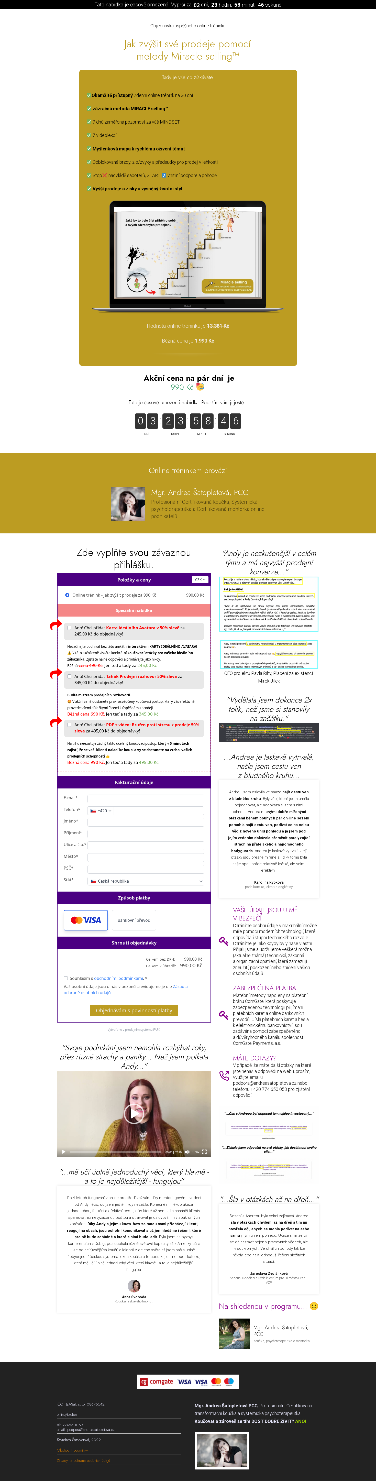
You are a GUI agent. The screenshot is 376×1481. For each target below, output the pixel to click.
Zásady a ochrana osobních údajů (83, 1460)
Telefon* (72, 809)
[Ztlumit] (187, 1152)
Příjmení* (73, 833)
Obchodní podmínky (72, 1450)
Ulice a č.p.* (75, 844)
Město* (71, 856)
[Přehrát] (63, 1152)
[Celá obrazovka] (204, 1152)
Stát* (69, 880)
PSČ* (68, 868)
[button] (86, 920)
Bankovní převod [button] (134, 920)
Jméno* (71, 821)
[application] (134, 1114)
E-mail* (71, 797)
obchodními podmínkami (118, 978)
